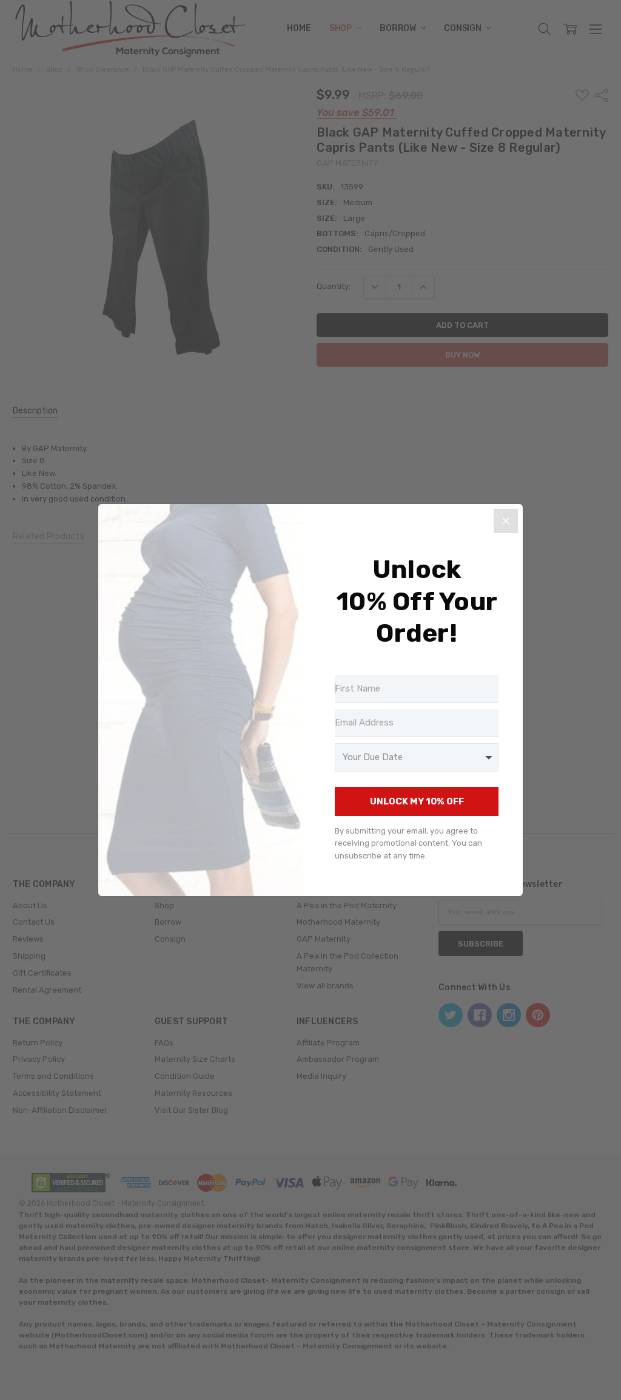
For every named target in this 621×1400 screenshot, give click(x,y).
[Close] (506, 521)
